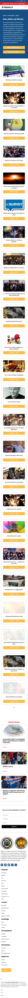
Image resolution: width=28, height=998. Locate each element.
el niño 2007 (11, 15)
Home (4, 15)
